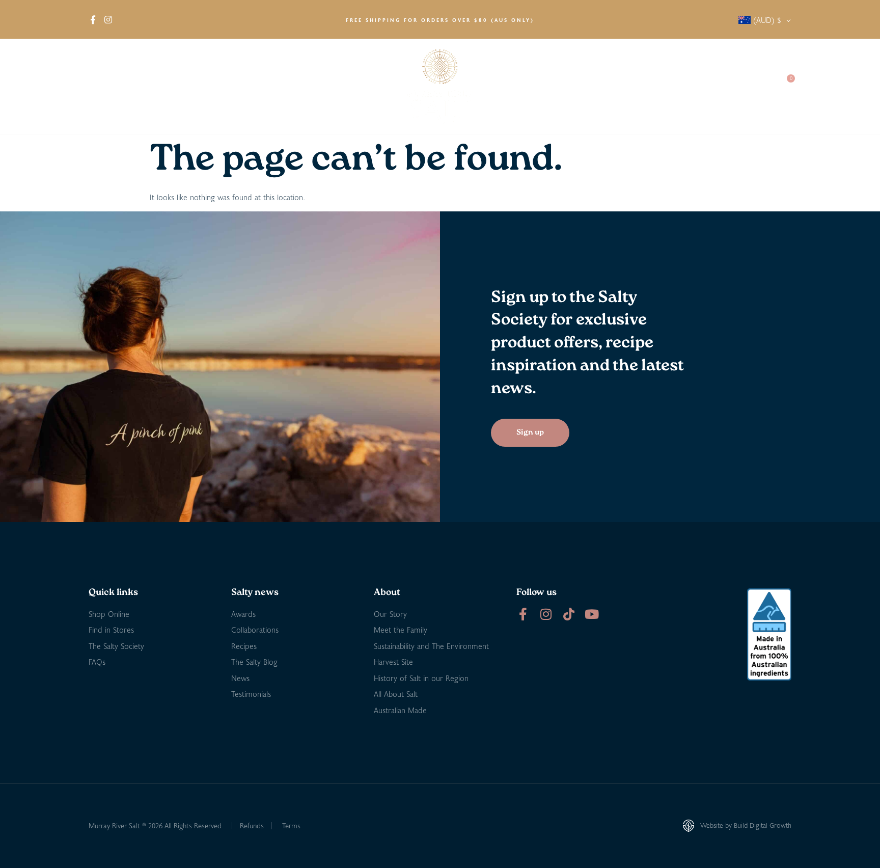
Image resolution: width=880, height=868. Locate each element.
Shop (144, 86)
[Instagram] (545, 614)
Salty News (627, 86)
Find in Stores (204, 86)
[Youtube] (591, 614)
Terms (291, 825)
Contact (751, 86)
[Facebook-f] (522, 614)
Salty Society (696, 86)
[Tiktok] (568, 614)
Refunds (252, 825)
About (99, 86)
